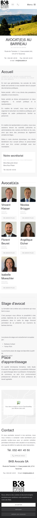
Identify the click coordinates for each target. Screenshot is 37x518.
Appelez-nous (20, 455)
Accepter (18, 411)
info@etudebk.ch (21, 60)
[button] (31, 4)
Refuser (18, 509)
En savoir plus (9, 218)
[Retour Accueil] (4, 4)
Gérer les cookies (18, 514)
